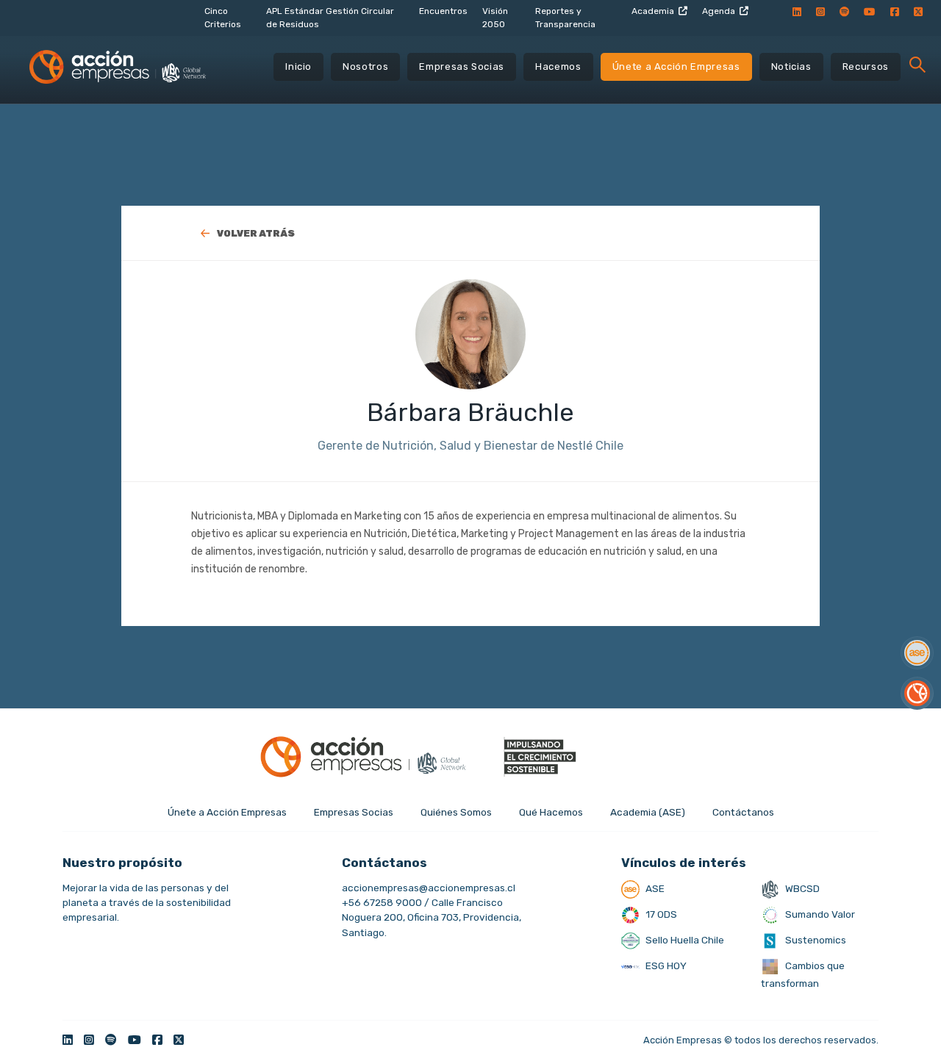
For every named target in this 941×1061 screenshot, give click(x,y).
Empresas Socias (461, 66)
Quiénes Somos (456, 812)
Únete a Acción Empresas (676, 66)
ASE (654, 888)
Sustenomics (814, 940)
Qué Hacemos (551, 812)
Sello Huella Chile (683, 940)
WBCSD (801, 888)
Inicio (298, 66)
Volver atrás (256, 233)
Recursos (865, 66)
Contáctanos (743, 812)
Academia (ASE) (647, 812)
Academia (652, 11)
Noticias (791, 66)
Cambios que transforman (803, 974)
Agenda (718, 11)
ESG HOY (665, 965)
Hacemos (558, 66)
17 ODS (660, 914)
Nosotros (365, 66)
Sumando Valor (819, 914)
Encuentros (443, 11)
